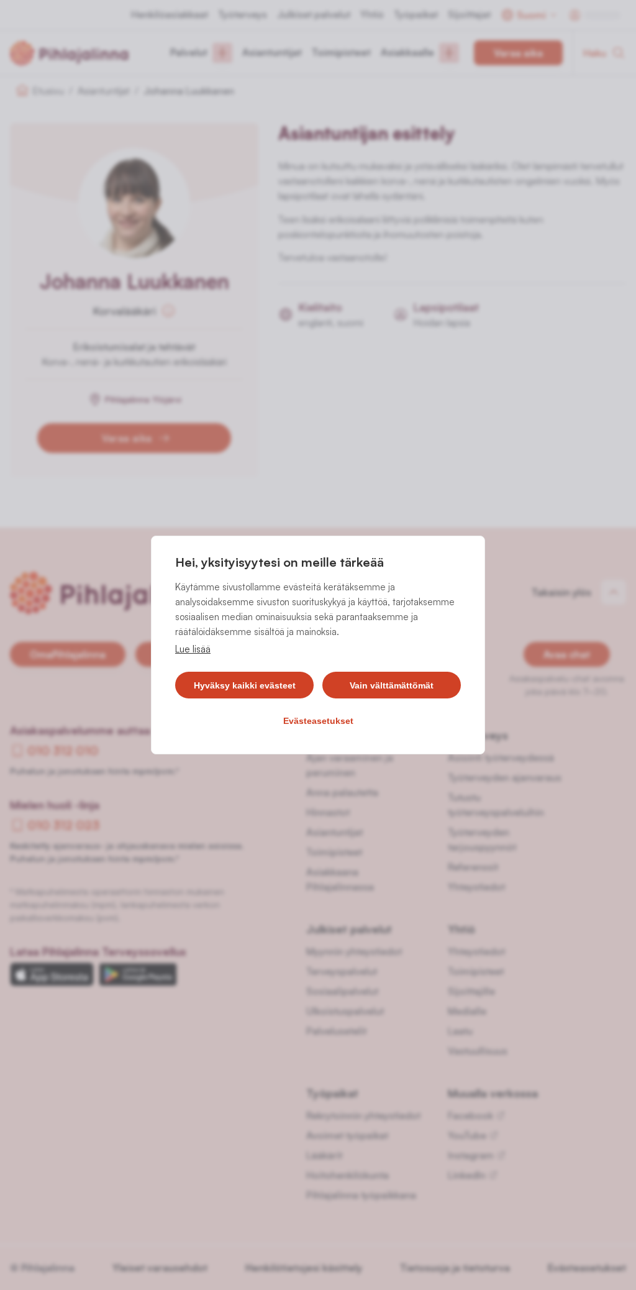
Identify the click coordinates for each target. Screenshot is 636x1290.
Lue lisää (193, 649)
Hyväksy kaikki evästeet (245, 685)
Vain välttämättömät (392, 685)
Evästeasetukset (318, 721)
